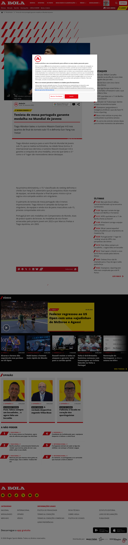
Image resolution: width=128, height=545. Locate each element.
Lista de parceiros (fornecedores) (44, 90)
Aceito (71, 96)
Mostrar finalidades (56, 96)
